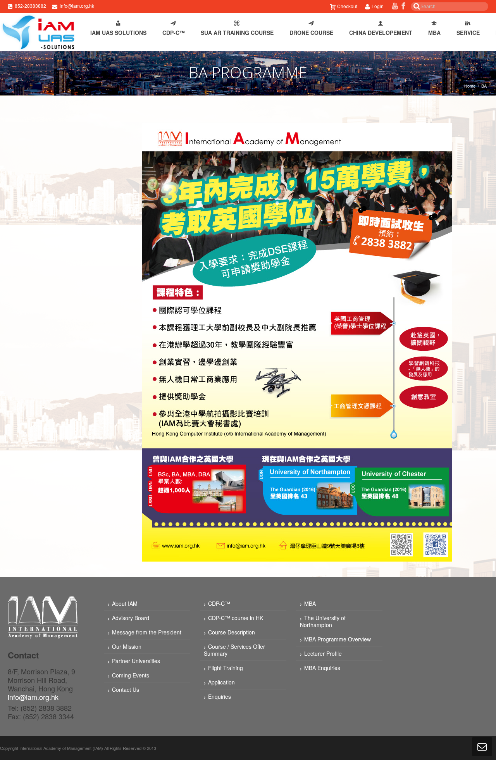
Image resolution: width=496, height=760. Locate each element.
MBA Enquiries (322, 667)
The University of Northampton (323, 621)
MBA (434, 32)
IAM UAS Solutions (118, 32)
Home (469, 86)
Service (468, 32)
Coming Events (130, 675)
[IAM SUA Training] (38, 32)
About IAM (125, 603)
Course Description (231, 632)
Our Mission (126, 646)
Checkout (347, 6)
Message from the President (146, 632)
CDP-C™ (173, 32)
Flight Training (225, 667)
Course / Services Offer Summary (234, 650)
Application (221, 682)
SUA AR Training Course (237, 32)
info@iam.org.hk (77, 5)
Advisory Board (130, 617)
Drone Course (311, 32)
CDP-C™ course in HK (235, 617)
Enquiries (219, 696)
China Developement (380, 32)
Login (378, 6)
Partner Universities (136, 660)
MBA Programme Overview (337, 639)
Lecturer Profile (323, 653)
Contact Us (125, 689)
